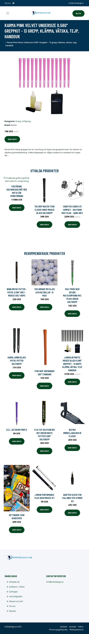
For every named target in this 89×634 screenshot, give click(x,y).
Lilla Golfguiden (15, 596)
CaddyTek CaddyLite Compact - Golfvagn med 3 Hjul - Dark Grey (72, 209)
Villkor (81, 626)
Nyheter (12, 611)
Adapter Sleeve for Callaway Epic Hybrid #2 (72, 498)
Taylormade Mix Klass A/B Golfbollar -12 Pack (44, 292)
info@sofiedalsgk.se (76, 3)
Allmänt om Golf (16, 601)
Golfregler (13, 591)
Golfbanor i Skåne (17, 586)
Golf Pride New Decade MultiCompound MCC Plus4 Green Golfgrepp (72, 295)
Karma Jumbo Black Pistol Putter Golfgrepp (17, 360)
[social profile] (13, 3)
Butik (78, 13)
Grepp (18, 121)
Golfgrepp (26, 121)
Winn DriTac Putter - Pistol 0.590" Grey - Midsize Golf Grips (17, 292)
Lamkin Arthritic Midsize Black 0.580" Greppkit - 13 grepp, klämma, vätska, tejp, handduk (72, 364)
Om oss (12, 606)
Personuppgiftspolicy (58, 629)
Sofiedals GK (14, 582)
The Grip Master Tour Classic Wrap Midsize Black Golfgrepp (44, 209)
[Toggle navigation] (8, 13)
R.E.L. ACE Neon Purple (16, 429)
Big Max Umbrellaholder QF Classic (72, 433)
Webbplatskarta (77, 629)
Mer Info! (12, 139)
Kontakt (72, 626)
